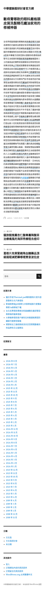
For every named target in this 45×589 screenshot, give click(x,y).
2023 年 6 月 (11, 490)
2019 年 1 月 (11, 510)
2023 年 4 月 (11, 497)
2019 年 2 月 (11, 507)
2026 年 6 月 (11, 368)
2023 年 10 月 (12, 476)
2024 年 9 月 (11, 439)
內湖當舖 (24, 177)
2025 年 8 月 (11, 402)
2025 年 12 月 (12, 388)
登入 (8, 564)
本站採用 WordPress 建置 (32, 584)
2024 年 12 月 (12, 429)
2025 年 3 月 (11, 419)
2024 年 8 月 (11, 442)
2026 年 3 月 (11, 378)
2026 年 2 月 (11, 381)
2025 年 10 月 (12, 395)
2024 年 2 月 (11, 463)
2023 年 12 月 (12, 470)
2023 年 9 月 (11, 480)
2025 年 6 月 (11, 408)
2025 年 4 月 (11, 415)
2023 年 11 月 (11, 473)
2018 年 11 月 (11, 517)
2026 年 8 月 (11, 361)
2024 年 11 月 (11, 432)
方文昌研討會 (11, 541)
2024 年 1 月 (11, 466)
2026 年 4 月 (11, 374)
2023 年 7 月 (11, 487)
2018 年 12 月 (11, 514)
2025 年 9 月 (11, 398)
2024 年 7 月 (11, 446)
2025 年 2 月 (11, 422)
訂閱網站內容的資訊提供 (16, 568)
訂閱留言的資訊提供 (14, 571)
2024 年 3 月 (11, 459)
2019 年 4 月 (11, 500)
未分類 (26, 218)
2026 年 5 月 (11, 371)
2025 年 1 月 (11, 425)
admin (9, 218)
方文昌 (9, 537)
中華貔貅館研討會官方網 (18, 8)
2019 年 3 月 (11, 504)
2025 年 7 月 (11, 405)
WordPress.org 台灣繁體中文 (19, 574)
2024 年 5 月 (11, 453)
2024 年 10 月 (12, 436)
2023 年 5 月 (11, 493)
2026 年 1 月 (11, 385)
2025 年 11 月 (11, 391)
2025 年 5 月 (11, 412)
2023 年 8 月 (11, 483)
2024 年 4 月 (11, 456)
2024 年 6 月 (11, 449)
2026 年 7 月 (11, 364)
